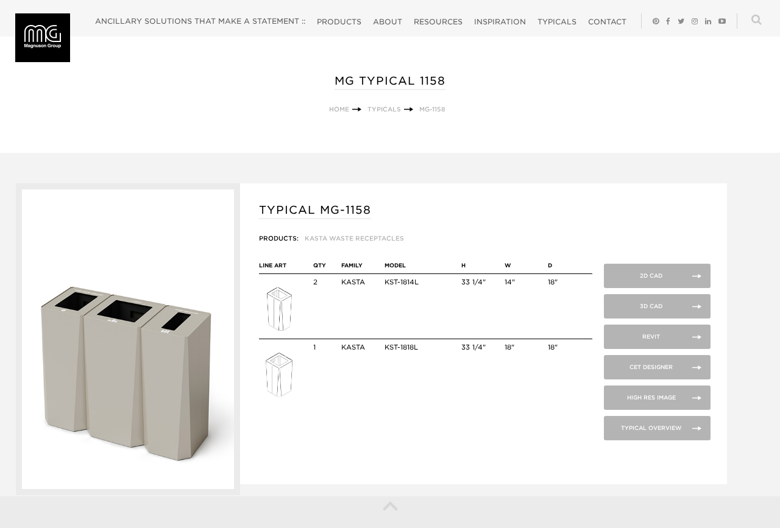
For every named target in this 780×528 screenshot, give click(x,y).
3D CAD (651, 306)
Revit (651, 336)
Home (339, 109)
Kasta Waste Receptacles (354, 238)
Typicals (556, 21)
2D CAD (651, 275)
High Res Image (651, 397)
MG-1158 (432, 109)
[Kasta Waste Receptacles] (279, 330)
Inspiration (500, 21)
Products (339, 21)
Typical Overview (651, 427)
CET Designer (651, 367)
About (387, 21)
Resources (438, 21)
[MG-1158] (128, 492)
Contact (607, 21)
